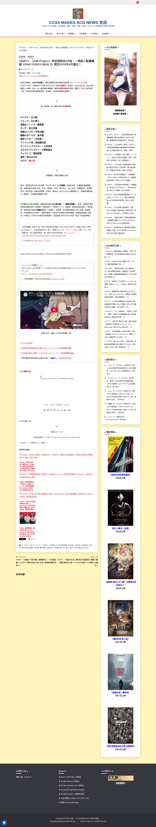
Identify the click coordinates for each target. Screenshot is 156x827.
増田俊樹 (64, 545)
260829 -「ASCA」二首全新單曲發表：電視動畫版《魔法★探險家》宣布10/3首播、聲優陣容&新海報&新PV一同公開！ (121, 137)
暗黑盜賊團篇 (79, 85)
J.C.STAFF (25, 545)
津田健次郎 (58, 548)
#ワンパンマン (69, 233)
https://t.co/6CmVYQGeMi (32, 235)
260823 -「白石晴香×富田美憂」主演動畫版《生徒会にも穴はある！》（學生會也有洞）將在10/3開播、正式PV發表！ (121, 187)
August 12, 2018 (58, 279)
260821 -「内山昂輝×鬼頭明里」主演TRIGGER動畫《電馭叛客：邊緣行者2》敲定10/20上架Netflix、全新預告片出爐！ (121, 210)
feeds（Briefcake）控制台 (71, 777)
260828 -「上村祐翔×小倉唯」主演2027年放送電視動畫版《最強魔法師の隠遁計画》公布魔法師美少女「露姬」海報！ (121, 147)
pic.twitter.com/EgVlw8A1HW (54, 235)
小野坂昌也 (85, 545)
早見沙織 (24, 548)
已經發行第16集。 (65, 358)
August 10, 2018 (44, 240)
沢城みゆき (50, 548)
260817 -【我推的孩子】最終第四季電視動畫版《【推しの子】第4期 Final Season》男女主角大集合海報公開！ (121, 230)
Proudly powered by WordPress (63, 821)
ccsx (109, 365)
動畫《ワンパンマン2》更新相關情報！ (34, 76)
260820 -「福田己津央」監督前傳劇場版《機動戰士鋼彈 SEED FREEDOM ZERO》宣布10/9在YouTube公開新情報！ (121, 220)
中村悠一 (45, 545)
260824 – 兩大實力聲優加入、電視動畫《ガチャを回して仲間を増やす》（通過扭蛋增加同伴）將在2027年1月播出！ (121, 177)
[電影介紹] (120, 472)
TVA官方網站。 (28, 343)
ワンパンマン (37, 545)
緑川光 (72, 548)
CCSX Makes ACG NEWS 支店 (78, 22)
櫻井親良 (43, 548)
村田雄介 (31, 548)
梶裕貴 (37, 548)
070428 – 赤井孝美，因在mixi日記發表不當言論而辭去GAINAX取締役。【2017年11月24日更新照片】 (121, 368)
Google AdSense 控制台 (70, 781)
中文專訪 (94, 33)
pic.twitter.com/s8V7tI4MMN (40, 274)
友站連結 (105, 33)
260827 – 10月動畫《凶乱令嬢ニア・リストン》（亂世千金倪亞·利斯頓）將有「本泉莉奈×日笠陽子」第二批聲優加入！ (122, 157)
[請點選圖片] (121, 780)
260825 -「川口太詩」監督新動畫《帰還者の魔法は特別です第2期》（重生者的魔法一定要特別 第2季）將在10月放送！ (121, 167)
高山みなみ (85, 548)
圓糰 (109, 404)
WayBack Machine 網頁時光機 (72, 794)
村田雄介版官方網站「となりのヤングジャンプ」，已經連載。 (48, 353)
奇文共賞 (60, 33)
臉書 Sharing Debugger (70, 802)
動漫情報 (22, 57)
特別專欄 (82, 33)
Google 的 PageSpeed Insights (73, 790)
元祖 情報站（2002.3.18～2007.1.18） (75, 798)
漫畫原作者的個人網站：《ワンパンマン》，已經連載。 (47, 348)
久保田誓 (52, 545)
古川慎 (58, 545)
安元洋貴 (71, 545)
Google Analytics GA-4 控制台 (72, 785)
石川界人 (66, 548)
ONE (30, 545)
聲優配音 (30, 57)
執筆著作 (71, 33)
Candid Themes (100, 821)
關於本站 (48, 33)
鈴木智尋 (78, 548)
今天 (20, 371)
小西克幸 (77, 545)
